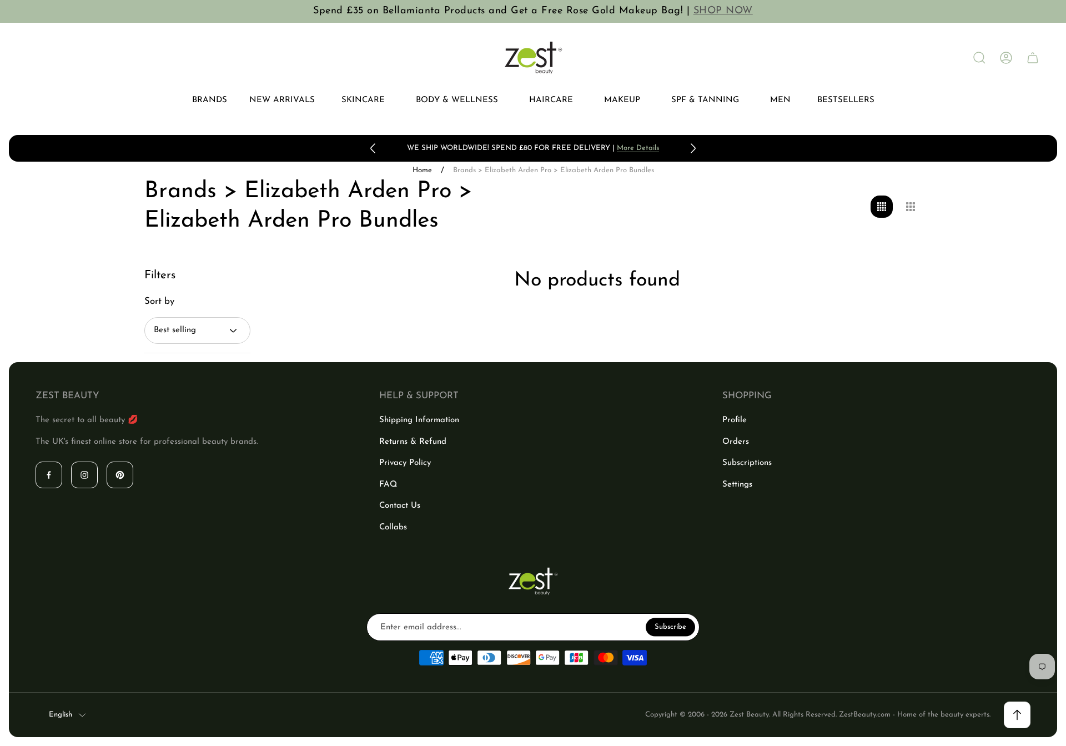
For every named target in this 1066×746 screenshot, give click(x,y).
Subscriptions (747, 463)
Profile (734, 420)
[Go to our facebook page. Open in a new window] (49, 475)
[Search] (979, 58)
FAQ (388, 484)
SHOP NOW (723, 11)
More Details (638, 148)
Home (422, 170)
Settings (737, 484)
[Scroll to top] (1017, 715)
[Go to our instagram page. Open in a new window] (84, 475)
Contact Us (399, 506)
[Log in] (1006, 58)
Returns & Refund (412, 442)
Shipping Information (419, 420)
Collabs (393, 527)
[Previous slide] (373, 148)
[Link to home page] (533, 581)
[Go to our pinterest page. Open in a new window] (120, 475)
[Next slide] (693, 148)
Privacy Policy (405, 463)
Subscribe (670, 626)
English (60, 714)
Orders (735, 442)
